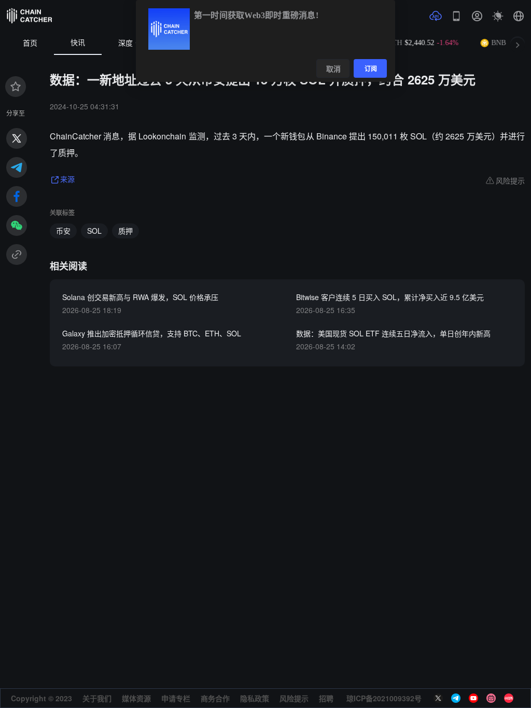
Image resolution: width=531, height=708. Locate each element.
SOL (94, 230)
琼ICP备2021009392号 (384, 698)
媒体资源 (136, 698)
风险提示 (294, 698)
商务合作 (215, 698)
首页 (30, 43)
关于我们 (96, 698)
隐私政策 (254, 698)
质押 (125, 230)
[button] (518, 16)
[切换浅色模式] (498, 16)
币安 (63, 230)
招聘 (326, 698)
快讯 (78, 43)
